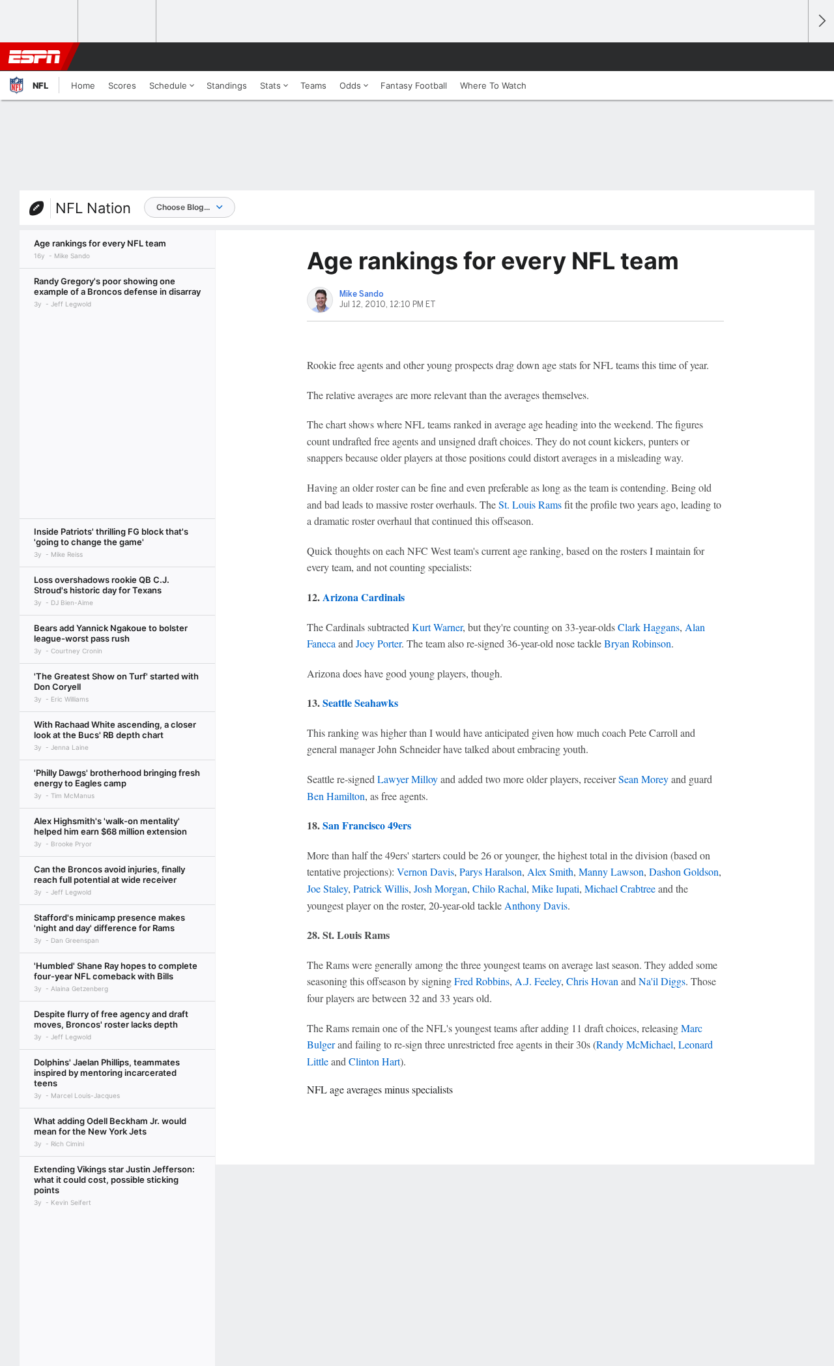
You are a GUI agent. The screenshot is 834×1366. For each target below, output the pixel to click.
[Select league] (40, 21)
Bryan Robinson (637, 643)
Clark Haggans (649, 627)
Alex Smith (550, 871)
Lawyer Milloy (407, 779)
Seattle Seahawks (360, 702)
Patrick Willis (381, 888)
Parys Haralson (490, 871)
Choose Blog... (183, 207)
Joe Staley (327, 888)
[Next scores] (821, 21)
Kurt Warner (437, 627)
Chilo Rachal (499, 888)
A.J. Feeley (538, 981)
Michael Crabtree (619, 888)
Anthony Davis (536, 905)
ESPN (34, 56)
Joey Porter (378, 643)
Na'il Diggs (662, 981)
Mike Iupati (555, 888)
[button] (792, 56)
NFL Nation (93, 208)
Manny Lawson (611, 871)
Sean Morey (643, 779)
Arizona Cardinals (364, 596)
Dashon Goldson (684, 871)
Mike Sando (361, 294)
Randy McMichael (634, 1044)
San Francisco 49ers (367, 825)
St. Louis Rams (530, 504)
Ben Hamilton (336, 796)
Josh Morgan (440, 888)
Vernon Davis (425, 871)
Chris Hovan (592, 981)
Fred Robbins (482, 981)
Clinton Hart (374, 1061)
